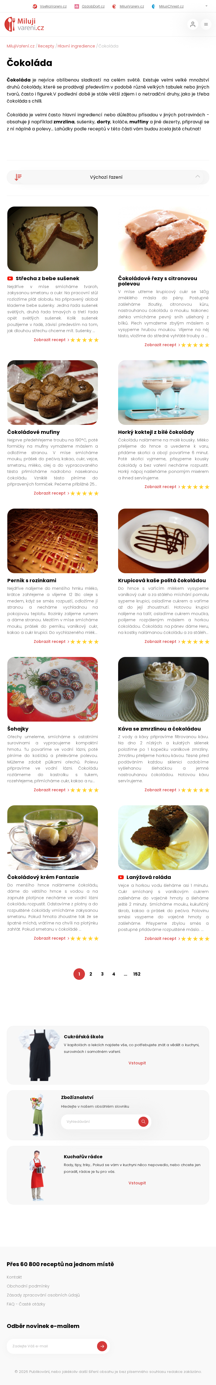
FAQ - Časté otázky (26, 1304)
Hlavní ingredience (76, 46)
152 (136, 974)
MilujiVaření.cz (21, 46)
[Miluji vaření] (24, 24)
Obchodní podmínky (28, 1286)
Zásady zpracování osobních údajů (43, 1295)
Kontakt (14, 1277)
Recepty (46, 46)
